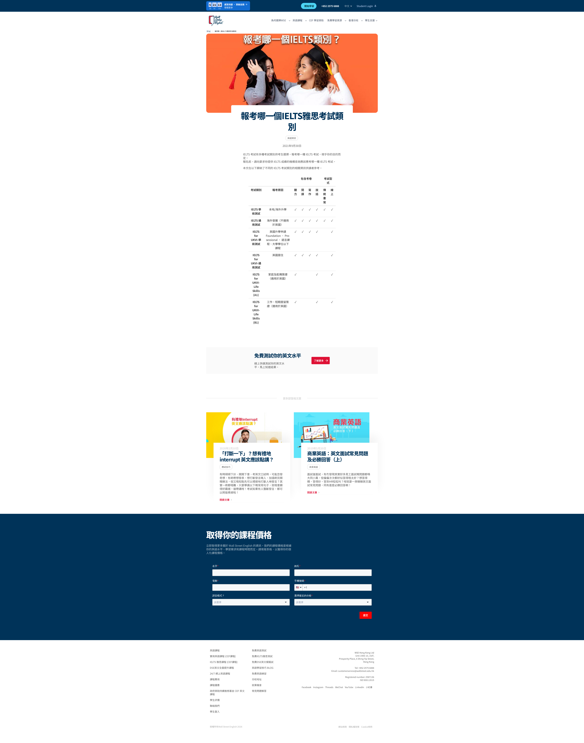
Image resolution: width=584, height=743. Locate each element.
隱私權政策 (354, 726)
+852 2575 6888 (330, 6)
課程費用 (215, 679)
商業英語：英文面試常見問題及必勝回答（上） (337, 456)
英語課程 (215, 650)
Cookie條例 (366, 726)
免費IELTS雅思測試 (262, 656)
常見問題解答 (259, 691)
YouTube (349, 687)
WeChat (339, 687)
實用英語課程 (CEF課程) (223, 656)
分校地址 (257, 679)
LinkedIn (359, 687)
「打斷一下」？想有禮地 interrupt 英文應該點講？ (247, 456)
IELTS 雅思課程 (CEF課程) (224, 662)
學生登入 (215, 711)
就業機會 (257, 685)
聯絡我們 (215, 706)
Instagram (318, 687)
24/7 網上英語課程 (220, 673)
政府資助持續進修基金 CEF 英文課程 (227, 692)
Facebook (306, 687)
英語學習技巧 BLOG (262, 667)
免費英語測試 (259, 650)
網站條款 (342, 726)
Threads (329, 687)
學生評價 (215, 700)
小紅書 (369, 687)
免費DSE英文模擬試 (262, 662)
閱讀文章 (224, 499)
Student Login (365, 6)
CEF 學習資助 (316, 20)
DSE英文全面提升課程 (222, 667)
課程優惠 (215, 685)
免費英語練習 (259, 673)
